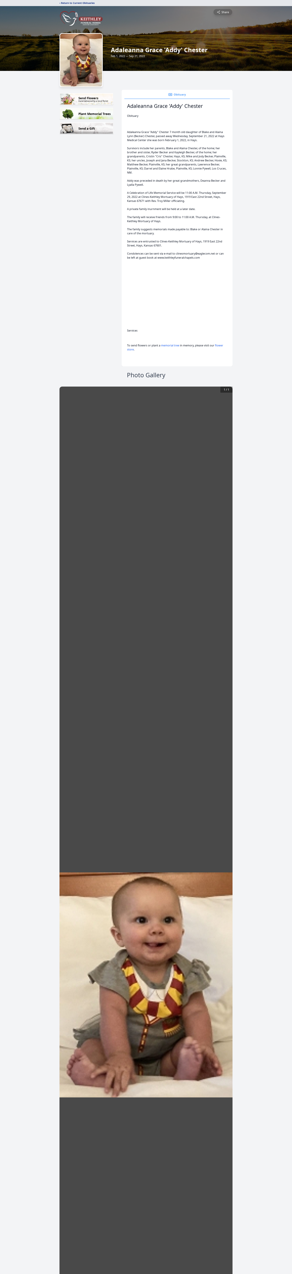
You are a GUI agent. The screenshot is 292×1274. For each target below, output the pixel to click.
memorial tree (170, 345)
